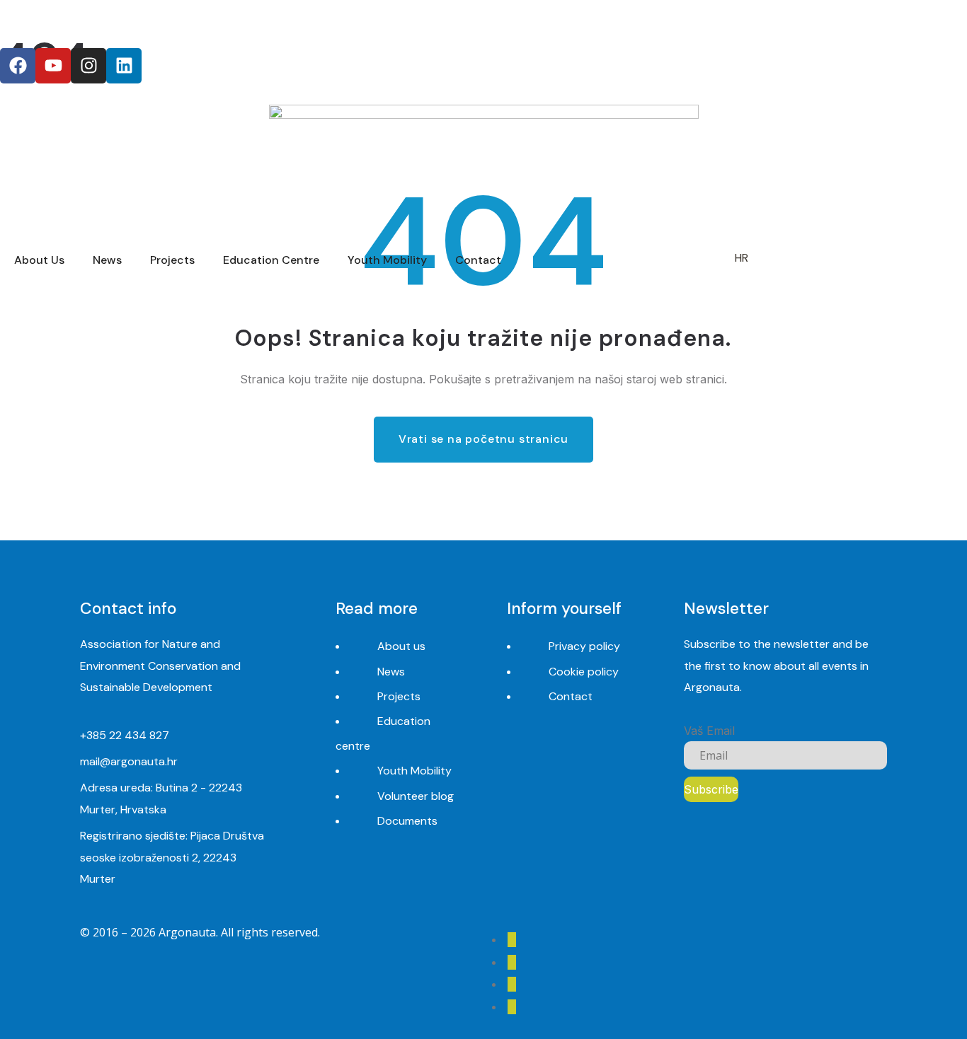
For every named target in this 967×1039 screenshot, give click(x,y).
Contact (571, 696)
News (391, 671)
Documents (407, 820)
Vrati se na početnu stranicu (483, 438)
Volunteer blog (415, 796)
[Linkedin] (124, 65)
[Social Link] (512, 939)
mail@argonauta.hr (129, 761)
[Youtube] (53, 65)
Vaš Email (709, 731)
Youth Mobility (414, 770)
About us (401, 646)
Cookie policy (584, 671)
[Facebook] (17, 65)
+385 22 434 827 (124, 735)
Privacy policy (584, 646)
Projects (398, 696)
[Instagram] (88, 65)
